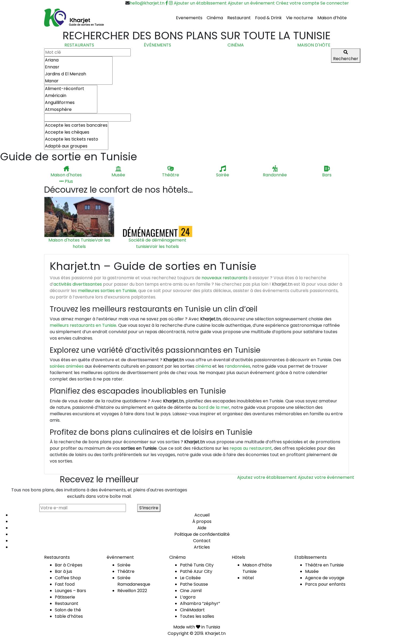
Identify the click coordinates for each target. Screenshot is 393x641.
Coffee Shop (68, 578)
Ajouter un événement (251, 3)
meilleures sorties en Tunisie (107, 291)
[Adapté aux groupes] (76, 146)
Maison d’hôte (332, 18)
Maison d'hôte (313, 45)
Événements (157, 45)
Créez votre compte (297, 3)
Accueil (202, 515)
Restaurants (79, 45)
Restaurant (239, 18)
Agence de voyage (324, 578)
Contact (202, 541)
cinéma (203, 366)
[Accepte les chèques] (76, 132)
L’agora (187, 597)
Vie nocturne (299, 18)
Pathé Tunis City (197, 565)
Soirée (123, 565)
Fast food (65, 584)
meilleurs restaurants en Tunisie (83, 325)
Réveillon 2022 (132, 591)
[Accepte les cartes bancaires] (76, 125)
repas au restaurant (251, 448)
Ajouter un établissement (200, 3)
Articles (202, 547)
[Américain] (70, 95)
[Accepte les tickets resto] (76, 139)
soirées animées (67, 366)
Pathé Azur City (196, 571)
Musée (312, 571)
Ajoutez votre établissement (267, 477)
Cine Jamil (191, 591)
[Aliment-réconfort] (70, 88)
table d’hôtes (69, 616)
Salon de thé (68, 610)
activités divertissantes (77, 284)
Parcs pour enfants (325, 584)
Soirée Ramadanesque (133, 581)
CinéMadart (192, 610)
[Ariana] (78, 60)
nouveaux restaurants (225, 278)
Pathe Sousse (194, 584)
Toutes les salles (197, 616)
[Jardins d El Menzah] (78, 74)
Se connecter (334, 3)
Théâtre (125, 571)
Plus (68, 181)
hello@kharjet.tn (147, 3)
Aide (201, 528)
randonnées (237, 366)
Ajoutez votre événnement (326, 477)
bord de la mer (213, 407)
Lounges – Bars (70, 591)
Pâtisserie (65, 597)
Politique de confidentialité (202, 534)
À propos (201, 521)
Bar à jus (63, 571)
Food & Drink (268, 18)
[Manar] (78, 80)
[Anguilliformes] (70, 102)
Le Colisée (190, 578)
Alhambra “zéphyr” (200, 603)
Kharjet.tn (215, 633)
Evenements (189, 18)
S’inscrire (148, 508)
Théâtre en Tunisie (324, 565)
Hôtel (248, 578)
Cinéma (215, 18)
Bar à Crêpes (68, 565)
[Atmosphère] (70, 109)
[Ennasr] (78, 67)
